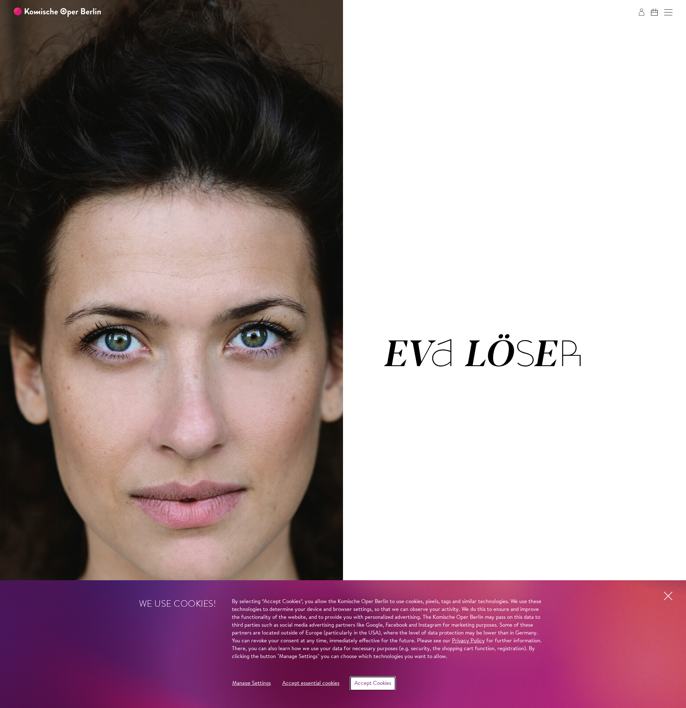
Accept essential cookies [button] (310, 683)
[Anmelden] (641, 12)
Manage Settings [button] (251, 683)
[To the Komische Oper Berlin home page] (57, 12)
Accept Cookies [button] (372, 683)
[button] (668, 12)
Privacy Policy (468, 641)
